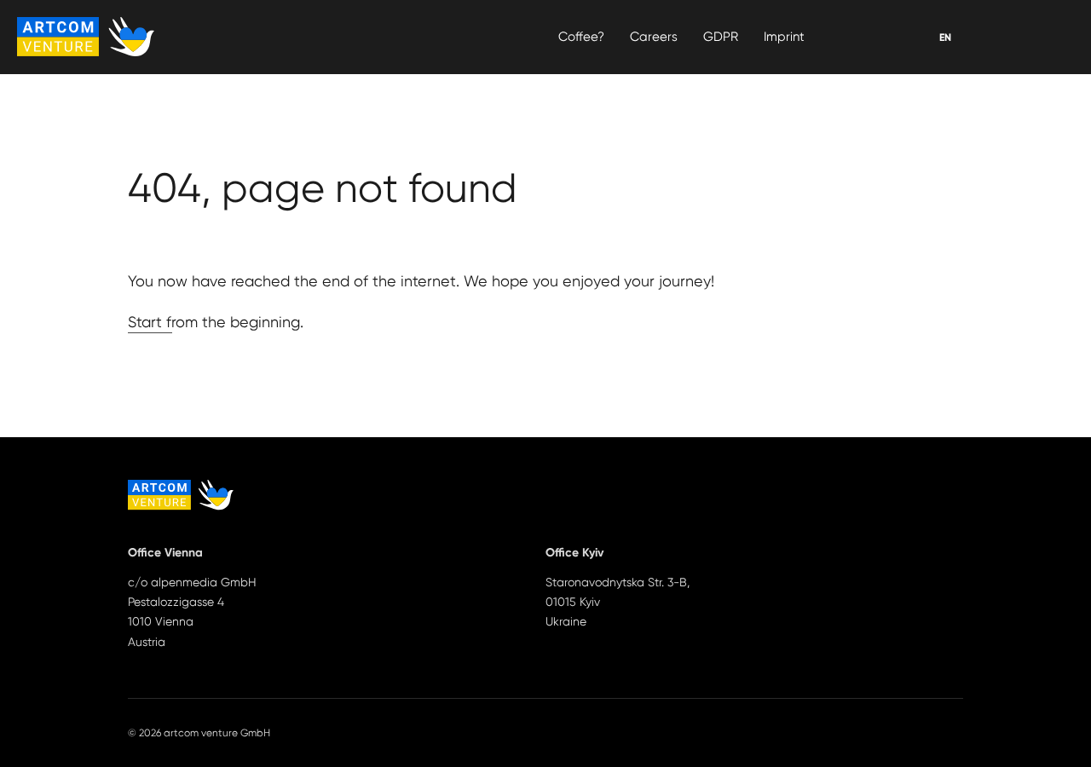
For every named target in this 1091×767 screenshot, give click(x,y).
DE (945, 37)
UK (945, 37)
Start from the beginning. (215, 322)
